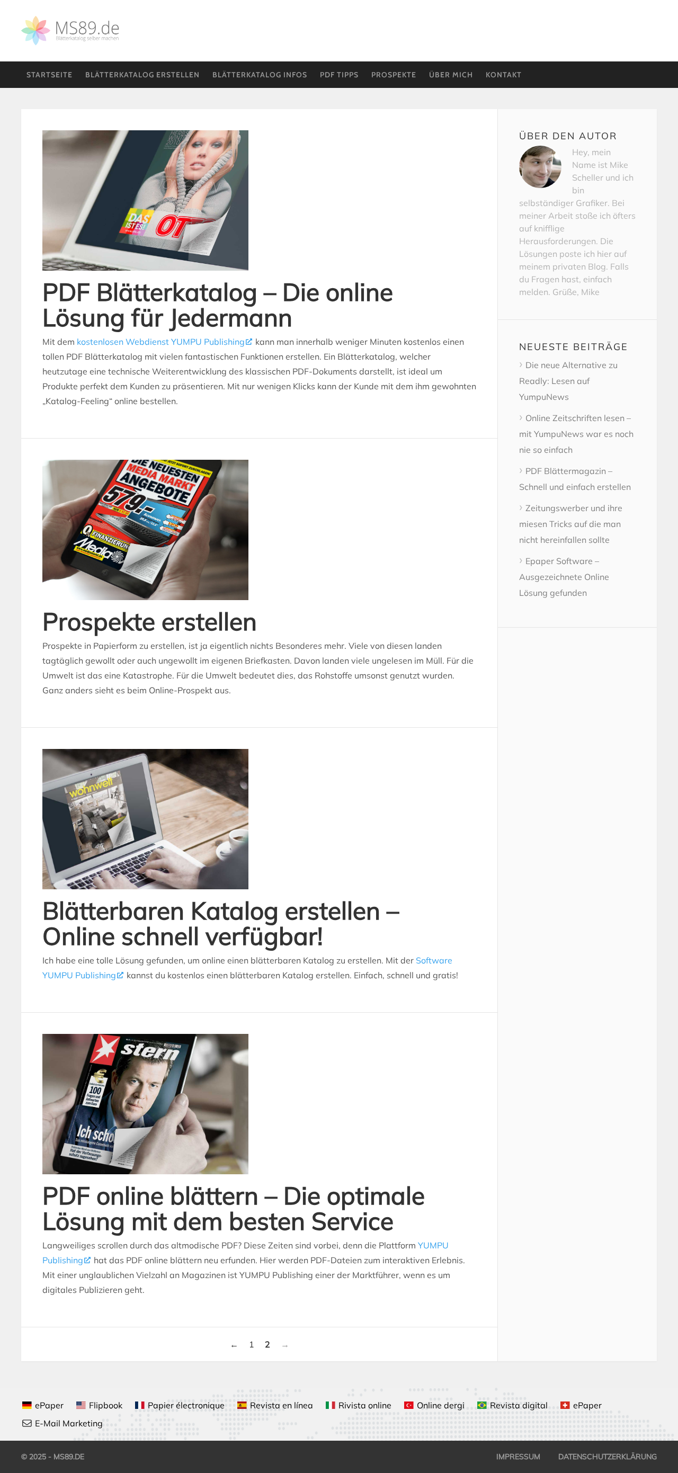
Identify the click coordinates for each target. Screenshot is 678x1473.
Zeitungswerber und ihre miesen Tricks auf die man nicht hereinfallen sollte (570, 524)
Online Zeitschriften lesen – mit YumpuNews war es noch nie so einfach (576, 434)
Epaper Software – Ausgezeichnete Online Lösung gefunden (564, 577)
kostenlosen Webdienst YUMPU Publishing (161, 341)
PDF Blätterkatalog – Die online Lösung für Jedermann (217, 304)
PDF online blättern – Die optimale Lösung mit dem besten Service (233, 1208)
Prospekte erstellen (149, 621)
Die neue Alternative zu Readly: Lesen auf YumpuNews (568, 381)
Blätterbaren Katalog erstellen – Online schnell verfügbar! (220, 923)
